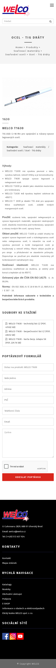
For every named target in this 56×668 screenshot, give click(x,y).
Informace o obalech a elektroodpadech (23, 608)
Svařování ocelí (15, 54)
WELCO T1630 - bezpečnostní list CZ (27, 331)
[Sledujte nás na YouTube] (20, 636)
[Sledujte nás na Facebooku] (5, 636)
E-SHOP (6, 603)
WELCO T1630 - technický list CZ (24, 323)
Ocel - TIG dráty (28, 37)
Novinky (6, 589)
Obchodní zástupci (12, 594)
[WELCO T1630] (28, 96)
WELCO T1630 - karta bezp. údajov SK (27, 339)
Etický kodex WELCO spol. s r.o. (17, 613)
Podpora (6, 599)
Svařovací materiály (27, 51)
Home (19, 47)
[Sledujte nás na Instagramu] (13, 636)
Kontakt (6, 558)
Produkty (32, 47)
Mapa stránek (9, 563)
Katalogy (6, 584)
